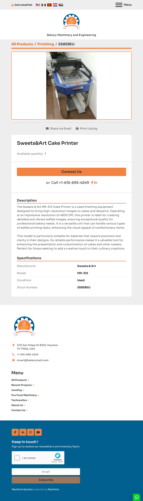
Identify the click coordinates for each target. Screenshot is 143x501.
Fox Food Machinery (24, 395)
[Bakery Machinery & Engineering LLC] (24, 326)
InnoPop (16, 390)
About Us (17, 405)
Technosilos (19, 400)
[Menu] (118, 5)
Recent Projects (21, 385)
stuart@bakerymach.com (33, 360)
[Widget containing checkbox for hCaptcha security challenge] (38, 457)
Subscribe (46, 480)
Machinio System (22, 489)
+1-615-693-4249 (74, 183)
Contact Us (71, 172)
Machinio (53, 489)
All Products (19, 380)
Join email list (23, 4)
